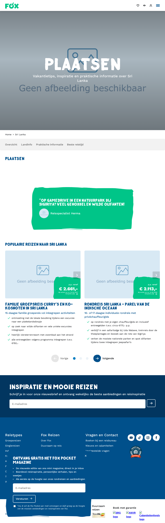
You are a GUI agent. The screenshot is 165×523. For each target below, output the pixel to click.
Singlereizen (12, 445)
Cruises (9, 471)
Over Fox (46, 440)
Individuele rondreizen (18, 450)
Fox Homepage (12, 5)
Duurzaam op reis (51, 445)
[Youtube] (131, 437)
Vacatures (46, 450)
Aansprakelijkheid (15, 514)
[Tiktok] (139, 437)
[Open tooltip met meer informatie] (77, 294)
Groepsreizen (13, 440)
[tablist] (43, 275)
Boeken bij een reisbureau (101, 440)
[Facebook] (156, 437)
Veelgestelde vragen (97, 450)
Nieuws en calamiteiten (99, 445)
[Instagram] (147, 437)
